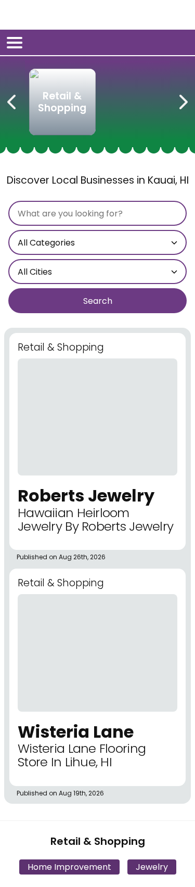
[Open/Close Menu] (14, 42)
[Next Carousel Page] (182, 99)
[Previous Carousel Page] (12, 99)
